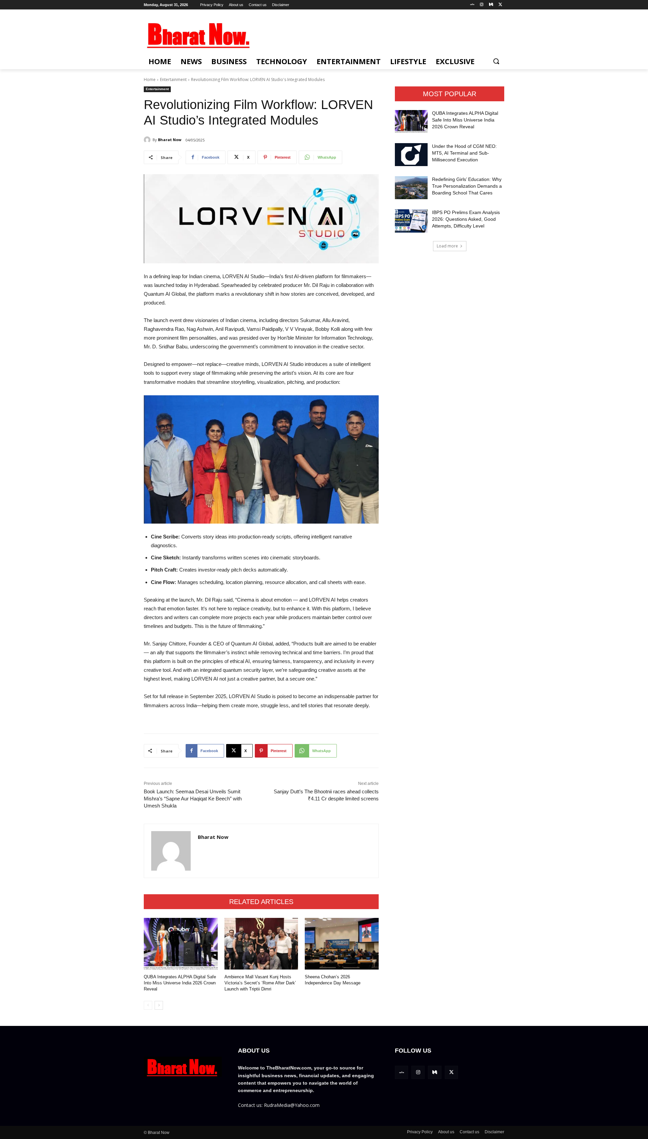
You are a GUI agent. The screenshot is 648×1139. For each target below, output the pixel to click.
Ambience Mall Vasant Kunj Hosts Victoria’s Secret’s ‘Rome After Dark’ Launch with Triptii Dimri (260, 982)
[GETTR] (472, 5)
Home (150, 79)
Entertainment (173, 79)
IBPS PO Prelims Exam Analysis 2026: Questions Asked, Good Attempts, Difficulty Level (466, 219)
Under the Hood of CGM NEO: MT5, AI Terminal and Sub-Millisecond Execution (464, 152)
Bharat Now (169, 139)
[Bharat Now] (148, 139)
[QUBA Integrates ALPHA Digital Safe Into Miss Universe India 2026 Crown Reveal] (181, 944)
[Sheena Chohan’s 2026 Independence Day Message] (342, 944)
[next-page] (159, 1005)
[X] (500, 5)
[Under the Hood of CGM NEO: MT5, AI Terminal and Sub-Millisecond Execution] (411, 154)
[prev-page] (148, 1005)
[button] (496, 61)
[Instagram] (482, 5)
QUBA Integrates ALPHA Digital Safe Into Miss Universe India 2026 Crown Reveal (180, 982)
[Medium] (491, 5)
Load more (447, 246)
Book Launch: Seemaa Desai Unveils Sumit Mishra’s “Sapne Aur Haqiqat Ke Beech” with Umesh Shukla (193, 799)
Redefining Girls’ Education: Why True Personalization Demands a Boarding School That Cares (467, 186)
